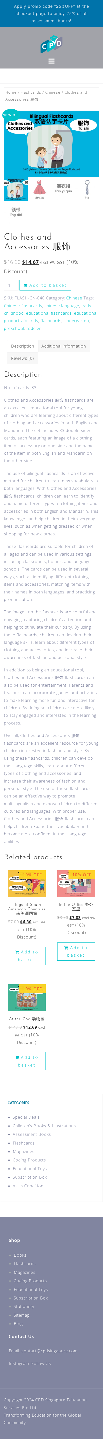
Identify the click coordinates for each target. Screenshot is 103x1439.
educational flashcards (49, 313)
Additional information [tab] (64, 346)
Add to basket (48, 285)
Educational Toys (30, 1168)
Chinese (52, 92)
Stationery (24, 1306)
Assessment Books (32, 1134)
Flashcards (31, 92)
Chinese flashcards (23, 305)
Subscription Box (30, 1177)
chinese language (61, 305)
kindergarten (76, 320)
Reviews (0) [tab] (22, 358)
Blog (18, 1323)
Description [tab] (22, 346)
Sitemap (22, 1315)
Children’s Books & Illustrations (44, 1126)
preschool (14, 328)
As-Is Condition (28, 1186)
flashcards (51, 320)
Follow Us (41, 1363)
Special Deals (26, 1117)
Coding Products (29, 1160)
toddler (33, 328)
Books (20, 1255)
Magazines (23, 1151)
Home (11, 92)
